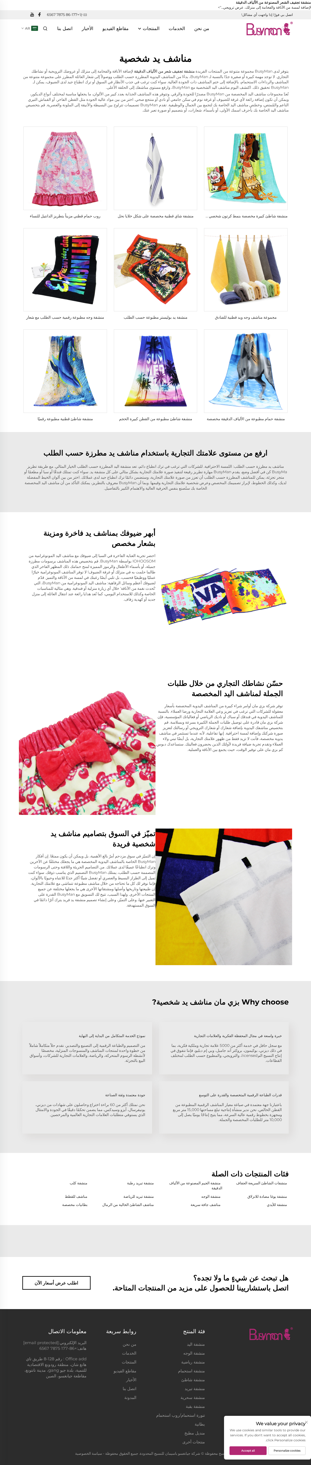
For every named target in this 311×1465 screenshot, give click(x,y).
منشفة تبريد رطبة (140, 1183)
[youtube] (32, 14)
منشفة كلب (78, 1183)
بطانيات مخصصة (74, 1205)
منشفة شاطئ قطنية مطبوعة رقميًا (65, 419)
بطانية (200, 1424)
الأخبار (87, 28)
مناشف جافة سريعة (206, 1205)
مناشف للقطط (76, 1196)
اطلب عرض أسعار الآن (56, 1283)
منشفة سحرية (193, 1397)
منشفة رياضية (193, 1362)
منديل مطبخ (194, 1433)
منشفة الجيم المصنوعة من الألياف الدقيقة (195, 1185)
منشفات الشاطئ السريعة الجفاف (261, 1183)
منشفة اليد (196, 1344)
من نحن (201, 28)
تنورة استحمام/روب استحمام (180, 1415)
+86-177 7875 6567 (63, 15)
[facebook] (39, 14)
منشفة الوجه (211, 1196)
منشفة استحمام (191, 1370)
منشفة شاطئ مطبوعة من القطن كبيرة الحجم (155, 419)
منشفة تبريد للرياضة (138, 1196)
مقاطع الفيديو (115, 28)
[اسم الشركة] (270, 28)
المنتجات (150, 28)
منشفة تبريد (195, 1388)
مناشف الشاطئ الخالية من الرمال (128, 1205)
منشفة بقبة (195, 1406)
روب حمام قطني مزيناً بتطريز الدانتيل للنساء (65, 216)
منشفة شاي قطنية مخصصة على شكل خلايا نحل (156, 216)
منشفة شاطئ (193, 1379)
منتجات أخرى (193, 1442)
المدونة (130, 1397)
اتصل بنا (65, 28)
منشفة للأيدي (277, 1205)
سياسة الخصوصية (88, 1453)
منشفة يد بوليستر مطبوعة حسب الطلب (155, 317)
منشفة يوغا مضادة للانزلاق (267, 1196)
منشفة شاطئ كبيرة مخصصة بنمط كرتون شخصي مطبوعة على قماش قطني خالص (222, 216)
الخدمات (177, 28)
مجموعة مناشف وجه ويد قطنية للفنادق (246, 317)
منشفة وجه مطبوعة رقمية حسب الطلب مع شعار (65, 317)
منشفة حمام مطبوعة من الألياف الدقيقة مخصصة (246, 419)
